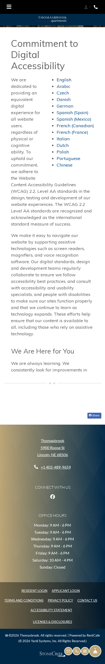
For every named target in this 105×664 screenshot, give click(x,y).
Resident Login (34, 590)
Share (95, 415)
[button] (87, 7)
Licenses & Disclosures (52, 621)
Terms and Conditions (23, 600)
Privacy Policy (60, 600)
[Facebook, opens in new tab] (52, 496)
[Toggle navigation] (9, 7)
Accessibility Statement (51, 609)
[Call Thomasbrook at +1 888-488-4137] (96, 7)
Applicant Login (66, 590)
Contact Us (87, 600)
